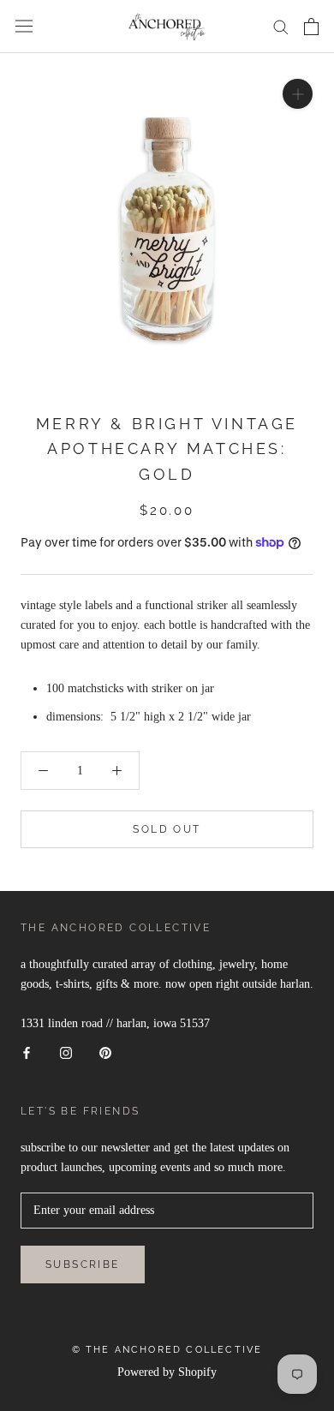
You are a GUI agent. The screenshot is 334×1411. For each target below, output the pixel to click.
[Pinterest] (105, 1052)
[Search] (281, 26)
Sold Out (166, 829)
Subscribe (82, 1264)
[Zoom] (298, 93)
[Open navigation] (24, 26)
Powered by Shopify (167, 1372)
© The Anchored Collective (167, 1349)
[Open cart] (311, 26)
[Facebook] (27, 1052)
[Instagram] (66, 1052)
